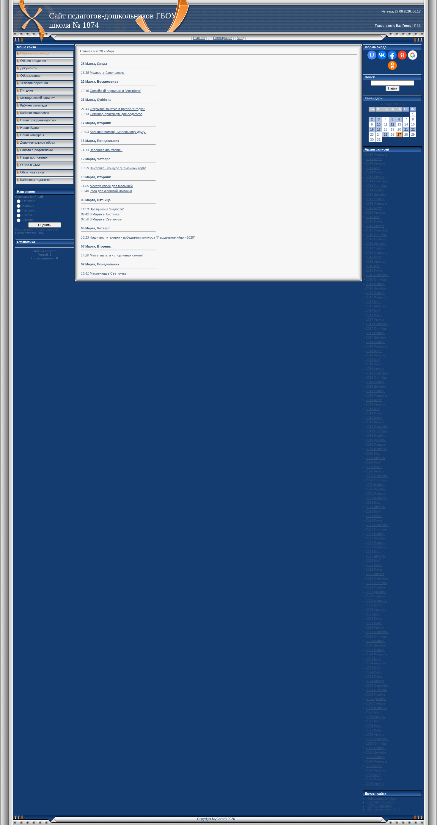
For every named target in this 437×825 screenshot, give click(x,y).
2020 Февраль (376, 449)
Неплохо (28, 210)
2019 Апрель (375, 404)
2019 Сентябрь (377, 426)
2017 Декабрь (376, 337)
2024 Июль (374, 676)
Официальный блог (382, 798)
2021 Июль (374, 520)
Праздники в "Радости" (106, 209)
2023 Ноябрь (375, 641)
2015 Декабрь (376, 243)
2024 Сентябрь (377, 685)
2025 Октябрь (376, 743)
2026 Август (375, 783)
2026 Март (374, 766)
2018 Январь (375, 342)
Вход (240, 38)
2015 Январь (375, 199)
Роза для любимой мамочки (111, 191)
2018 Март (374, 351)
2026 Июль (374, 779)
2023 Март (374, 605)
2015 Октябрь (376, 235)
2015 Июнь (374, 221)
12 (392, 124)
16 (372, 129)
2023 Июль (374, 623)
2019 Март (374, 400)
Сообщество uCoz (381, 802)
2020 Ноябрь (375, 484)
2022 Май (373, 560)
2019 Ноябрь (375, 435)
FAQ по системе (379, 805)
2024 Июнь (374, 672)
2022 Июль (374, 569)
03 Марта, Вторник (96, 246)
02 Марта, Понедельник (100, 264)
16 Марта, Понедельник (100, 141)
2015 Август (375, 226)
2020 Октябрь (376, 480)
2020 (99, 51)
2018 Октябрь (376, 377)
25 (385, 134)
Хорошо (28, 205)
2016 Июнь (374, 270)
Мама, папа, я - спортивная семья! (116, 255)
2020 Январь (375, 444)
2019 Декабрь (376, 440)
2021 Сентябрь (377, 525)
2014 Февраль (376, 154)
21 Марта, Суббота (96, 99)
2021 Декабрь (376, 538)
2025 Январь (375, 703)
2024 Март (374, 658)
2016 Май (373, 266)
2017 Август (375, 319)
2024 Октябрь (376, 690)
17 (379, 129)
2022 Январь (375, 542)
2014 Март (374, 159)
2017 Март (374, 301)
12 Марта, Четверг (95, 159)
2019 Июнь (374, 413)
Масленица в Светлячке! (108, 273)
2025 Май (373, 721)
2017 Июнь (374, 315)
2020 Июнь (374, 467)
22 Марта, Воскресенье (99, 81)
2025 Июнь (374, 725)
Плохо (27, 215)
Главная (199, 38)
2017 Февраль (376, 297)
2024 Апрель (375, 663)
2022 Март (374, 551)
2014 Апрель (375, 163)
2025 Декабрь (376, 752)
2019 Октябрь (376, 431)
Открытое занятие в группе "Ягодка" (117, 109)
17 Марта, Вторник (96, 123)
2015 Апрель (375, 212)
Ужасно (28, 220)
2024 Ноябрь (375, 694)
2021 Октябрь (376, 529)
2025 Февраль (376, 708)
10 (379, 124)
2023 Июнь (374, 618)
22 (413, 129)
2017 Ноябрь (375, 333)
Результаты (24, 229)
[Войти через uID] (371, 55)
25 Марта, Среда (94, 63)
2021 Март (374, 502)
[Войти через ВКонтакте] (382, 55)
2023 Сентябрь (377, 632)
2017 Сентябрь (377, 324)
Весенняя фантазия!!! (106, 150)
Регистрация (222, 38)
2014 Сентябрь (377, 181)
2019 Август (375, 422)
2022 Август (375, 574)
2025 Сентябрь (377, 739)
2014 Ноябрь (375, 190)
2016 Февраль (376, 252)
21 (406, 129)
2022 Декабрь (376, 592)
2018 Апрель (375, 355)
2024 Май (373, 667)
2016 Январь (375, 248)
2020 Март (374, 453)
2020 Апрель (375, 458)
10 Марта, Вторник (96, 177)
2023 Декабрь (376, 645)
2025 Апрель (375, 716)
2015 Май (373, 217)
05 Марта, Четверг (95, 228)
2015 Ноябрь (375, 239)
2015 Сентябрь (377, 230)
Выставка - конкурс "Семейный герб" (118, 168)
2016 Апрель (375, 261)
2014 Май (373, 168)
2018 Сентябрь (377, 373)
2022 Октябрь (376, 583)
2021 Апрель (375, 507)
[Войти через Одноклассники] (392, 65)
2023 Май (373, 614)
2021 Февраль (376, 498)
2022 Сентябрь (377, 578)
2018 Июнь (374, 364)
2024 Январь (375, 650)
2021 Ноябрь (375, 534)
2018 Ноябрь (375, 382)
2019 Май (373, 409)
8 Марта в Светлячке (106, 219)
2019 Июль (374, 417)
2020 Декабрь (376, 489)
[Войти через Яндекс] (402, 55)
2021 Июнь (374, 516)
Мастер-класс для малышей (111, 186)
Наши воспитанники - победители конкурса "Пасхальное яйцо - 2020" (142, 237)
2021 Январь (375, 493)
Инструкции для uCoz (383, 809)
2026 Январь (375, 757)
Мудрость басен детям (107, 72)
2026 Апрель (375, 770)
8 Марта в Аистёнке (105, 214)
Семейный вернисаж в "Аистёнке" (115, 91)
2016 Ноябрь (375, 284)
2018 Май (373, 359)
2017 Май (373, 310)
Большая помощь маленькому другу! (118, 132)
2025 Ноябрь (375, 748)
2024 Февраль (376, 654)
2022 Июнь (374, 565)
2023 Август (375, 627)
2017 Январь (375, 293)
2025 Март (374, 712)
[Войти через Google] (412, 55)
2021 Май (373, 511)
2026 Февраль (376, 761)
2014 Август (375, 177)
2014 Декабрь (376, 194)
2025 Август (375, 734)
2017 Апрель (375, 306)
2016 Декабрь (376, 288)
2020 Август (375, 471)
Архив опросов (46, 229)
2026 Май (373, 775)
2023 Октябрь (376, 636)
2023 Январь (375, 596)
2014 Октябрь (376, 185)
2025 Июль (374, 730)
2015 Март (374, 208)
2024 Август (375, 681)
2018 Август (375, 368)
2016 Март (374, 257)
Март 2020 (392, 104)
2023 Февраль (376, 600)
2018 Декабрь (376, 386)
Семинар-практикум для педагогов (116, 114)
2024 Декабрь (376, 699)
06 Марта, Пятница (96, 200)
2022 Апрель (375, 556)
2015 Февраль (376, 203)
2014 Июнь (374, 172)
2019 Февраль (376, 395)
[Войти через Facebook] (392, 55)
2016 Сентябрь (377, 275)
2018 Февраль (376, 346)
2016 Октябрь (376, 279)
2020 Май (373, 462)
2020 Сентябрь (377, 476)
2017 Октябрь (376, 328)
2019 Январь (375, 391)
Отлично (28, 201)
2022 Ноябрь (375, 587)
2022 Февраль (376, 547)
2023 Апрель (375, 609)
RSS (417, 25)
